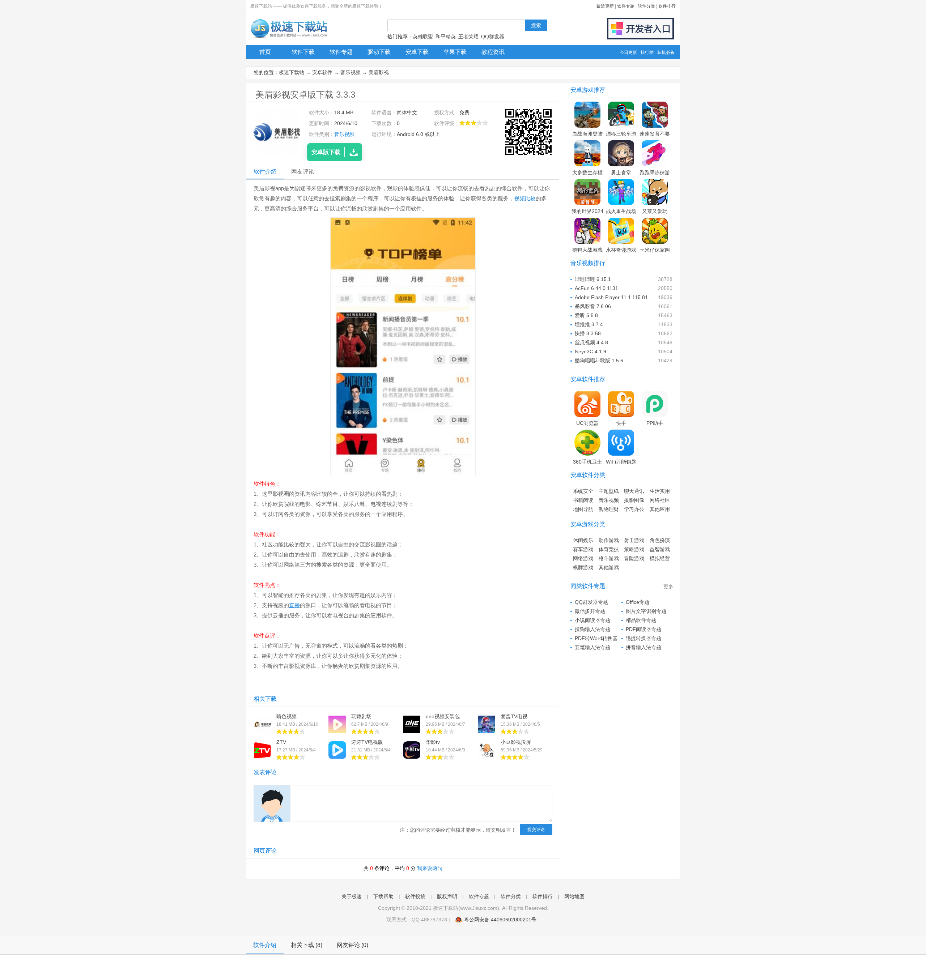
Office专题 (637, 602)
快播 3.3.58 (588, 333)
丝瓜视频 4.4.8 (591, 342)
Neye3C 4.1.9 (590, 351)
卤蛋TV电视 (514, 716)
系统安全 (583, 491)
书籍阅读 (583, 500)
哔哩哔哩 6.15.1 (593, 279)
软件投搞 (415, 896)
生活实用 (660, 491)
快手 (621, 423)
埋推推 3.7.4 (589, 324)
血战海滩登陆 (587, 134)
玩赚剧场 (361, 716)
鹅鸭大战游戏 (587, 250)
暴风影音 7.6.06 (593, 306)
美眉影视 (379, 72)
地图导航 (583, 509)
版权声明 (447, 896)
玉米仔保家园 (655, 250)
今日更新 (628, 52)
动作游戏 (609, 540)
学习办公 (634, 509)
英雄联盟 (423, 36)
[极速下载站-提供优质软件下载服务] (288, 37)
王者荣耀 (468, 36)
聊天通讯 (634, 491)
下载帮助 (383, 896)
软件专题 (625, 6)
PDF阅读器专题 (643, 629)
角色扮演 (660, 540)
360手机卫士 (587, 462)
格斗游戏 (609, 558)
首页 (265, 52)
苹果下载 (455, 52)
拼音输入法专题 (643, 647)
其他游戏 (609, 567)
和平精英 (446, 36)
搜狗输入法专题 (592, 629)
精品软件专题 (641, 620)
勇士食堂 (621, 172)
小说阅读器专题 (592, 620)
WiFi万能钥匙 (621, 462)
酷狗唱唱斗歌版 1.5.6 (599, 360)
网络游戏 (583, 558)
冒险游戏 (634, 558)
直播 (294, 605)
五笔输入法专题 (592, 647)
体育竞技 (609, 549)
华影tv (433, 742)
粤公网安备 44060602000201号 (500, 919)
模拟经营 (660, 558)
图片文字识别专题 (646, 611)
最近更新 (605, 6)
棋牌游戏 (583, 567)
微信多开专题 (590, 611)
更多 (668, 586)
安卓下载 (417, 52)
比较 (530, 198)
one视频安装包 (443, 716)
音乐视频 (350, 72)
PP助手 (654, 423)
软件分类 (646, 6)
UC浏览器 (587, 423)
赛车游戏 (583, 549)
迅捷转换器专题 (643, 638)
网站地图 (574, 896)
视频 (519, 198)
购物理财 (609, 509)
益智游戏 (660, 549)
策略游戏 (634, 549)
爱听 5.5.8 (586, 315)
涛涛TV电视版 (367, 742)
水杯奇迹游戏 (621, 250)
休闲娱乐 (583, 540)
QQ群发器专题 (591, 602)
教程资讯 (493, 52)
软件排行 (667, 6)
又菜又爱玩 (654, 211)
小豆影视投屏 (516, 742)
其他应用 (660, 509)
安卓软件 (322, 72)
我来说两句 (429, 868)
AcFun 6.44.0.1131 (596, 288)
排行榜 (647, 52)
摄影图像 (634, 500)
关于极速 (351, 896)
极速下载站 (291, 72)
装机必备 (666, 52)
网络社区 (660, 500)
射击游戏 (634, 540)
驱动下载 (379, 52)
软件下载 (303, 52)
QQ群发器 (492, 36)
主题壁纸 (609, 491)
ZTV (281, 742)
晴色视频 (286, 716)
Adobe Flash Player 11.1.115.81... (613, 297)
